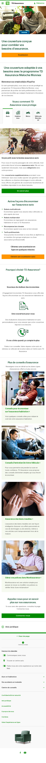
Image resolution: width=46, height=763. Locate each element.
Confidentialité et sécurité (11, 695)
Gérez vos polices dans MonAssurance (22, 578)
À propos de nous (8, 711)
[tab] (8, 116)
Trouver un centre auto (15, 661)
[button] (23, 55)
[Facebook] (20, 753)
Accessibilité (6, 706)
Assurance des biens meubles (18, 519)
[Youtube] (25, 753)
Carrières (5, 717)
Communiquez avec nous (16, 655)
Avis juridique (6, 700)
